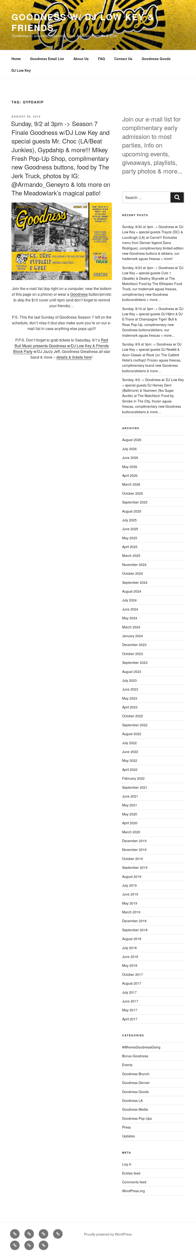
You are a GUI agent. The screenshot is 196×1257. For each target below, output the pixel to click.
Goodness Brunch (135, 1073)
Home (16, 58)
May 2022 (129, 760)
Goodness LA (132, 1100)
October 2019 (132, 858)
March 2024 (131, 627)
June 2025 (130, 528)
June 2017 (130, 1001)
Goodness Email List (47, 58)
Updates (128, 1136)
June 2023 (130, 689)
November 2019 (134, 849)
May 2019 (129, 903)
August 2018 (131, 938)
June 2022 (130, 751)
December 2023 (134, 644)
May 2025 (129, 537)
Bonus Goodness (135, 1055)
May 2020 (129, 814)
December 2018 (134, 920)
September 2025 (134, 502)
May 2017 (129, 1010)
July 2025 (129, 520)
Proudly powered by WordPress (108, 1234)
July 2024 (129, 600)
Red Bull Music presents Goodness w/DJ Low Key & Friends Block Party (61, 345)
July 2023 (129, 680)
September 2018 (134, 929)
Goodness (79, 294)
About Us (81, 58)
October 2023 (132, 653)
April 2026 (129, 475)
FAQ (101, 58)
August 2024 (131, 591)
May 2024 (129, 618)
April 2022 (129, 769)
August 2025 (131, 511)
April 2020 (129, 822)
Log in (126, 1164)
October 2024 (132, 573)
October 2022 (132, 715)
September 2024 (134, 582)
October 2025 (132, 493)
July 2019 (129, 885)
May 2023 (129, 698)
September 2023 (134, 662)
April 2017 (129, 1019)
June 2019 (130, 894)
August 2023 (131, 671)
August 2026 (131, 439)
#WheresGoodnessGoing (141, 1047)
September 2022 (134, 725)
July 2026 (129, 448)
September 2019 (134, 867)
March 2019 (131, 912)
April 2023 (129, 707)
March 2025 (131, 555)
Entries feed (131, 1173)
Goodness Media (135, 1109)
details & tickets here (74, 357)
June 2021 (130, 796)
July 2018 (129, 947)
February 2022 (133, 778)
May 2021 (129, 805)
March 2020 (131, 832)
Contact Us (123, 58)
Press (126, 1127)
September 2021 (134, 787)
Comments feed (134, 1182)
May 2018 (129, 965)
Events (127, 1064)
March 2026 (131, 484)
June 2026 (130, 457)
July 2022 (129, 742)
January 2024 (132, 635)
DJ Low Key (21, 70)
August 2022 (131, 733)
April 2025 (129, 546)
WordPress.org (133, 1190)
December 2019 (134, 840)
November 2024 (134, 564)
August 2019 (131, 876)
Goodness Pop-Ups (137, 1118)
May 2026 (129, 466)
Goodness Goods (156, 58)
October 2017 (132, 974)
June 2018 (130, 956)
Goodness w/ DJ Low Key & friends (83, 22)
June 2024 (130, 609)
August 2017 (131, 983)
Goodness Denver (136, 1082)
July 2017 (129, 992)
